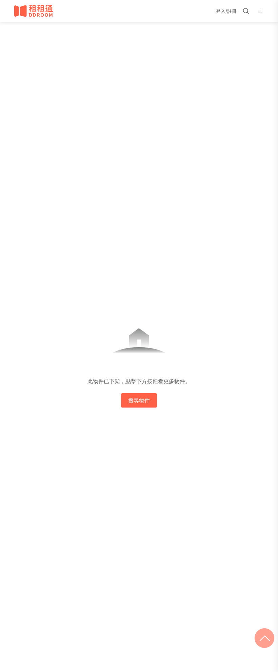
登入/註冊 (226, 11)
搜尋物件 (139, 400)
